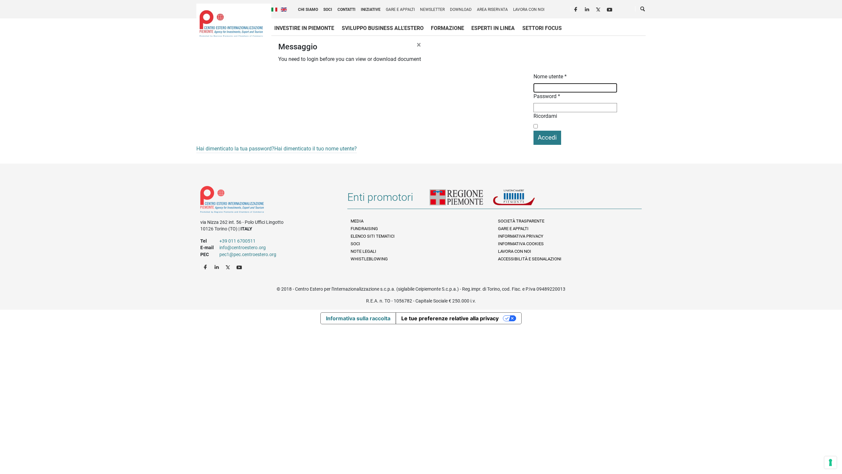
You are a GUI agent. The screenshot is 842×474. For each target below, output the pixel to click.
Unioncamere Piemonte (523, 199)
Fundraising (364, 228)
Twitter (599, 8)
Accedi (547, 137)
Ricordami (545, 116)
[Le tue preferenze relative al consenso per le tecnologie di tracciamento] (830, 462)
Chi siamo (308, 9)
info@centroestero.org (242, 247)
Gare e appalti (400, 9)
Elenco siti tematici (373, 236)
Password (546, 96)
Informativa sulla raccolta (358, 318)
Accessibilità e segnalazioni (529, 258)
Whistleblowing (369, 258)
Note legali (363, 251)
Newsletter (432, 9)
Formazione (447, 28)
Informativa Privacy (520, 236)
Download (461, 9)
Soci (327, 9)
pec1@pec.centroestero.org (247, 254)
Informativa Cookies (521, 243)
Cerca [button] (643, 10)
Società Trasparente (521, 221)
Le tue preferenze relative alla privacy (450, 318)
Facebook (577, 8)
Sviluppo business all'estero (383, 28)
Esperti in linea (493, 28)
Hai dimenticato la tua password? (235, 148)
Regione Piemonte (461, 199)
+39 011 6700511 (237, 241)
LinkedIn (588, 8)
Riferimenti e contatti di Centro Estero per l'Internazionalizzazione (266, 201)
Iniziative (371, 9)
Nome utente (550, 76)
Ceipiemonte (231, 23)
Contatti (346, 9)
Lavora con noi (528, 9)
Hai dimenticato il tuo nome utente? (315, 148)
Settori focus (542, 28)
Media (357, 221)
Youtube (610, 8)
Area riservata (492, 9)
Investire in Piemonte (304, 28)
